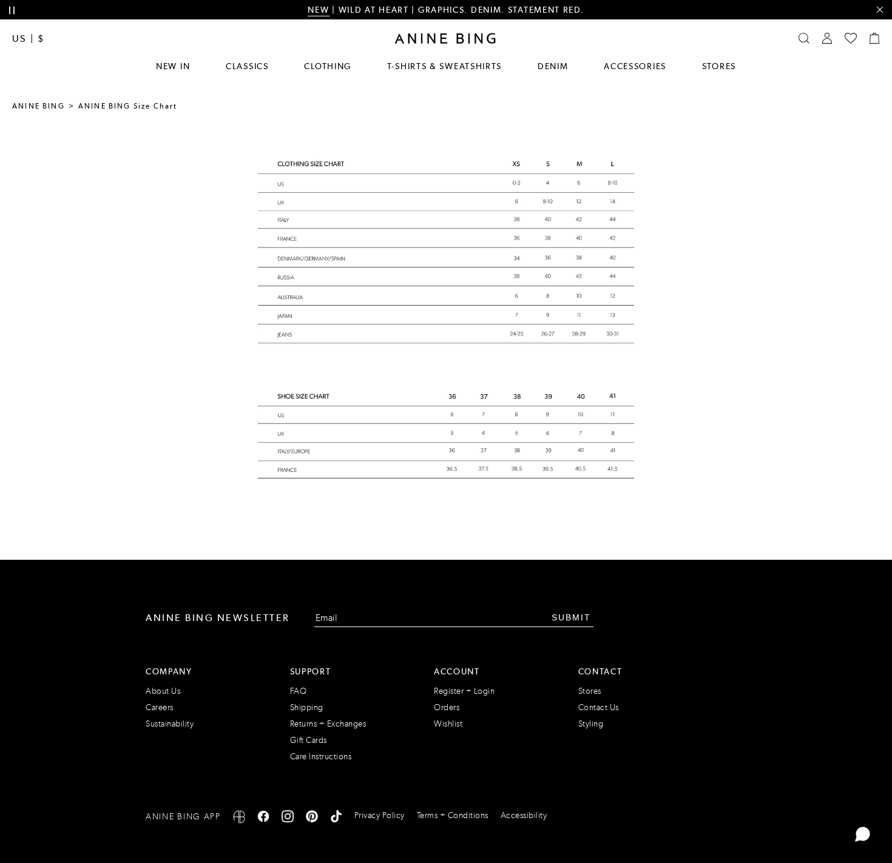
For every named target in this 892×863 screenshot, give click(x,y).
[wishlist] (851, 38)
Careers (160, 707)
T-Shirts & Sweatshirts (444, 66)
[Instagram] (288, 818)
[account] (827, 38)
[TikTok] (336, 818)
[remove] (879, 10)
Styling (591, 724)
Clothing (327, 66)
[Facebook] (263, 818)
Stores (719, 66)
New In (173, 66)
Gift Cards (308, 740)
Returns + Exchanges (328, 724)
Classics (247, 66)
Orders (446, 707)
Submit (571, 617)
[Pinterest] (312, 818)
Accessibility (524, 815)
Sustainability (170, 724)
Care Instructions (321, 756)
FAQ (298, 691)
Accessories (635, 66)
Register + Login (464, 691)
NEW (318, 10)
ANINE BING (38, 106)
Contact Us (598, 707)
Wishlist (448, 724)
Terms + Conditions (452, 815)
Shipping (306, 707)
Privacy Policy (379, 815)
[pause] (11, 10)
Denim (553, 66)
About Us (163, 691)
